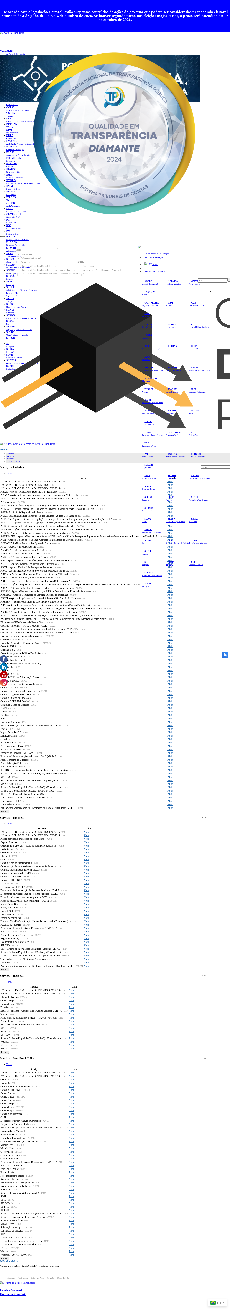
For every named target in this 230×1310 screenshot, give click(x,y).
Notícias (115, 270)
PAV (85, 273)
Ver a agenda (88, 266)
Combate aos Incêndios (70, 273)
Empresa (10, 456)
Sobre (18, 250)
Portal (10, 270)
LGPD (22, 273)
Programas (25, 262)
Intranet (10, 459)
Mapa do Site (63, 1278)
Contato (31, 273)
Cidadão (10, 454)
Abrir (170, 484)
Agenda (81, 261)
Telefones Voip (37, 1278)
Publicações (104, 270)
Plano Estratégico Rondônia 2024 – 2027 (39, 270)
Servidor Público (14, 461)
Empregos (11, 273)
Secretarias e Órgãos (147, 276)
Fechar (4, 811)
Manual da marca (67, 270)
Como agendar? (90, 270)
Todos (9, 473)
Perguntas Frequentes (47, 273)
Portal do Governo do (31, 242)
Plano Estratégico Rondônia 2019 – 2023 (39, 266)
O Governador (27, 254)
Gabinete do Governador (32, 258)
